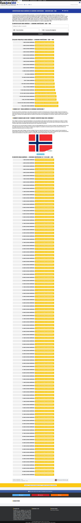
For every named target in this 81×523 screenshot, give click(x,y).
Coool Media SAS (34, 521)
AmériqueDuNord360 (33, 0)
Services (30, 4)
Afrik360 (7, 0)
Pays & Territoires (20, 4)
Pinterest (41, 495)
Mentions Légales (28, 522)
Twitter (21, 495)
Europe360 (19, 0)
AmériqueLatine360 (26, 0)
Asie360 (11, 0)
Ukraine (18, 2)
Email (60, 495)
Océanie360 (40, 0)
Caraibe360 (15, 0)
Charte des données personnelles (45, 522)
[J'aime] (62, 11)
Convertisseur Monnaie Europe (35, 485)
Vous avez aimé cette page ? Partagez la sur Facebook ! (41, 491)
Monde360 (2, 0)
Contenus (26, 4)
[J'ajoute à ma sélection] (64, 11)
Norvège (26, 485)
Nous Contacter (53, 522)
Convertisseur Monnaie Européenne (49, 485)
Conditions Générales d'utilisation (36, 522)
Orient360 (44, 0)
